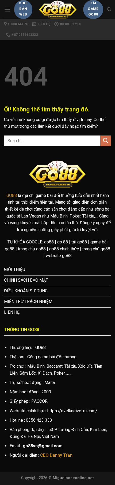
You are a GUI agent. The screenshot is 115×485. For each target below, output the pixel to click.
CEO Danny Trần (56, 455)
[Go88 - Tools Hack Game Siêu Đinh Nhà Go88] (57, 9)
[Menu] (7, 9)
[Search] (109, 9)
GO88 (11, 195)
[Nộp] (105, 140)
